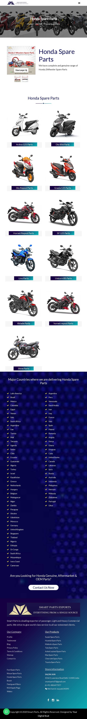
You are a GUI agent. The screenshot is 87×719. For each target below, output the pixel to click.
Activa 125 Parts (24, 144)
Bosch (9, 681)
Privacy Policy (12, 648)
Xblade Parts (23, 323)
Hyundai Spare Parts (53, 640)
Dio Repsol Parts (24, 187)
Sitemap (10, 655)
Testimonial (11, 640)
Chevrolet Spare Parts (53, 658)
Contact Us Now (43, 587)
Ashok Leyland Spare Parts (55, 651)
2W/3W (38, 24)
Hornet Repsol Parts (23, 233)
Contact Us (11, 658)
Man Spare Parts (51, 655)
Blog (9, 644)
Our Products (52, 631)
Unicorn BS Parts (63, 278)
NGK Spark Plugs (13, 688)
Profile (9, 637)
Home (29, 24)
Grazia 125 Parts (62, 187)
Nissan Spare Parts (14, 673)
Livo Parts (24, 278)
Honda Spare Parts (14, 677)
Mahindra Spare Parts (53, 644)
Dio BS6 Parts (62, 144)
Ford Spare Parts (13, 670)
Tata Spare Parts (51, 648)
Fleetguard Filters (14, 684)
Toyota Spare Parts (52, 662)
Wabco (9, 691)
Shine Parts (23, 368)
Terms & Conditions (14, 651)
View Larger (20, 70)
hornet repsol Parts (63, 323)
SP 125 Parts (63, 233)
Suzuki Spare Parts (52, 637)
